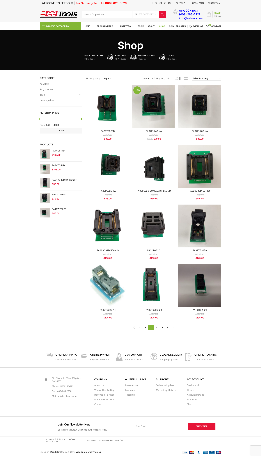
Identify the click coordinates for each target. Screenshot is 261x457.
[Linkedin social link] (165, 3)
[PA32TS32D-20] (153, 285)
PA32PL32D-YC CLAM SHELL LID (154, 190)
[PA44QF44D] (45, 154)
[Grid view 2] (176, 78)
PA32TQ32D (153, 250)
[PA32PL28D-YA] (199, 106)
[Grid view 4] (186, 78)
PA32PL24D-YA (154, 131)
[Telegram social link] (169, 3)
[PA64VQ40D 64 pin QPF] (45, 183)
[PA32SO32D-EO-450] (199, 166)
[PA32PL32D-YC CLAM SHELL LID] (153, 166)
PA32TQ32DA (200, 250)
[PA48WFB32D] (45, 212)
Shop (97, 78)
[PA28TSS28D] (107, 106)
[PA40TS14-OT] (199, 285)
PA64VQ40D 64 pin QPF (64, 180)
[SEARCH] (162, 14)
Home (89, 78)
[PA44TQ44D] (45, 169)
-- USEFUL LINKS (135, 379)
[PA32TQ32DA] (199, 226)
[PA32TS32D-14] (107, 285)
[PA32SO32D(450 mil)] (107, 226)
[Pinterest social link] (161, 3)
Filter (61, 131)
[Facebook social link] (152, 3)
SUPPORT (162, 379)
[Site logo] (58, 14)
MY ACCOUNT (195, 379)
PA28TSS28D (108, 131)
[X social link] (156, 3)
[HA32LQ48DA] (45, 198)
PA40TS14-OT (199, 310)
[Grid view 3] (180, 78)
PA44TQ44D (58, 165)
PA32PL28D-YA (200, 131)
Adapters (44, 84)
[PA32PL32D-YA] (107, 166)
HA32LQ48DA (59, 194)
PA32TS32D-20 (154, 310)
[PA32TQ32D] (153, 226)
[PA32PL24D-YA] (153, 106)
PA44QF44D (58, 150)
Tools (42, 95)
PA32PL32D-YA (108, 190)
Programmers (46, 89)
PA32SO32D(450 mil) (108, 250)
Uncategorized (47, 100)
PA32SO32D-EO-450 (200, 190)
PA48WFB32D (59, 209)
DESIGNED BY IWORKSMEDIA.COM (105, 440)
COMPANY (100, 379)
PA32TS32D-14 (108, 310)
